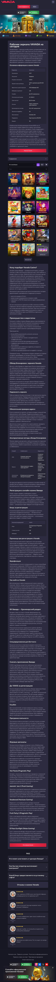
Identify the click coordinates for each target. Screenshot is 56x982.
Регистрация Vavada (28, 845)
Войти (34, 6)
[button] (2, 24)
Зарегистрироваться (24, 6)
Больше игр (28, 259)
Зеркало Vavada (28, 150)
